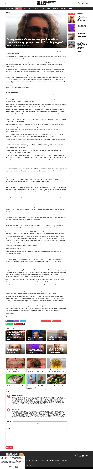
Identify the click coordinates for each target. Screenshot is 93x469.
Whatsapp (10, 324)
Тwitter (24, 321)
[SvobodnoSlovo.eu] (13, 455)
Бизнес (36, 8)
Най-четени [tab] (71, 13)
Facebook (9, 321)
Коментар (18, 8)
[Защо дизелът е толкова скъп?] (36, 335)
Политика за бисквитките (66, 467)
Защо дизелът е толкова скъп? (35, 338)
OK (17, 467)
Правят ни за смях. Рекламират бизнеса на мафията (35, 350)
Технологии (63, 8)
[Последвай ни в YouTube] (82, 3)
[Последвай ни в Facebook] (76, 3)
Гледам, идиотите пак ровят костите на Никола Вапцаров (56, 337)
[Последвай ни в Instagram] (79, 3)
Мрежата (48, 8)
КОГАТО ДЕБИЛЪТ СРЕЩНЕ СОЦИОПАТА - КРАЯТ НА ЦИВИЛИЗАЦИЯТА (57, 350)
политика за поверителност (15, 464)
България (11, 8)
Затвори (10, 467)
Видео (70, 8)
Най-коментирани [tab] (80, 13)
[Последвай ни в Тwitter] (86, 3)
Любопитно (55, 8)
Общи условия (38, 467)
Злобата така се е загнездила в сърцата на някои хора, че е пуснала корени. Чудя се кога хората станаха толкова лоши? (14, 335)
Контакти (29, 467)
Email (38, 423)
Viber (17, 321)
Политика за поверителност (50, 467)
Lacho (9, 45)
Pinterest (18, 324)
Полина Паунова (56, 320)
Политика (30, 8)
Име (7, 423)
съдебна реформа (46, 320)
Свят (24, 8)
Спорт (42, 8)
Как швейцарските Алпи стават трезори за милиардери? (14, 350)
